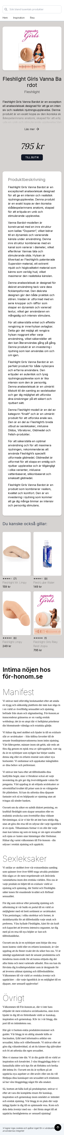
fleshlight (32, 92)
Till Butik (32, 157)
